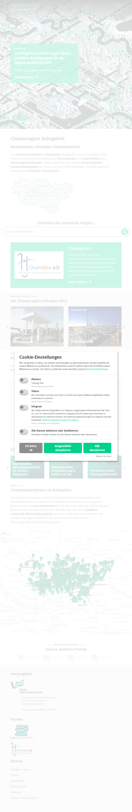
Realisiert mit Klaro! (103, 456)
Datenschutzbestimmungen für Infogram (60, 420)
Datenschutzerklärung (96, 369)
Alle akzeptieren (97, 448)
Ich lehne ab (31, 448)
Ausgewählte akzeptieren (63, 448)
